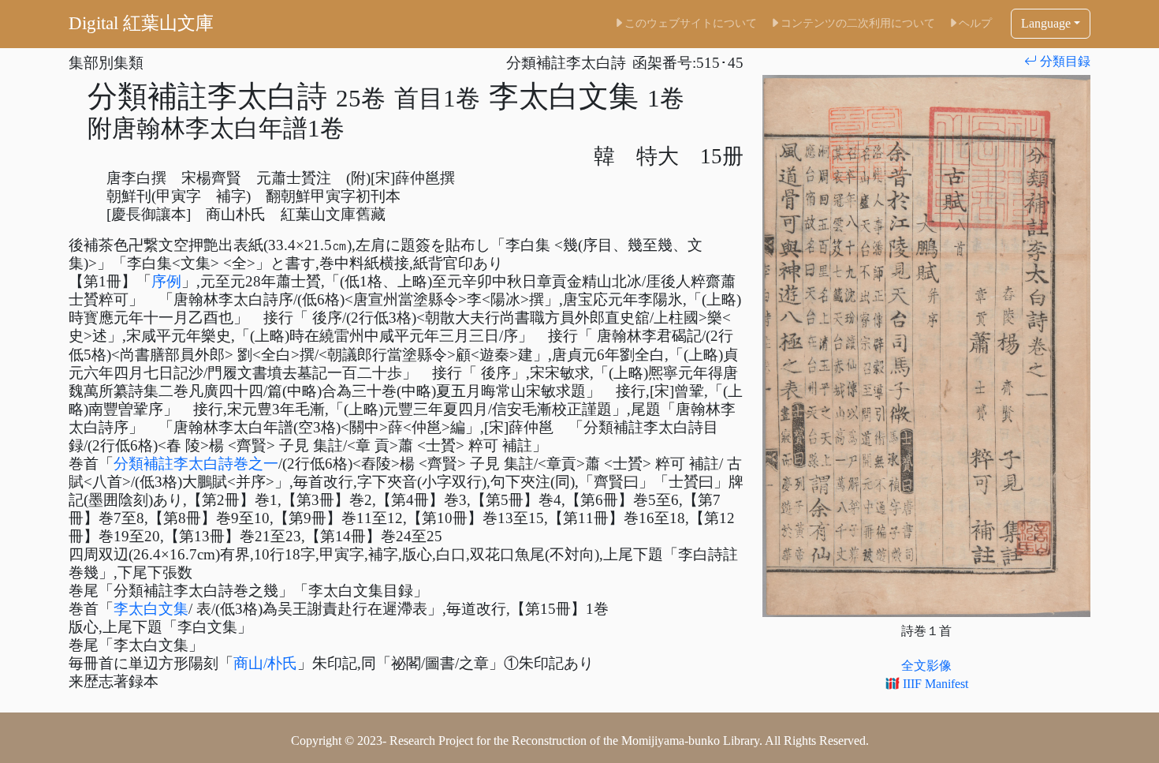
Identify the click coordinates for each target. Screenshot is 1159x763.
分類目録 (1063, 61)
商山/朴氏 (265, 663)
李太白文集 (151, 608)
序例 (166, 281)
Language (1046, 23)
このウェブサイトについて (690, 23)
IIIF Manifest (934, 683)
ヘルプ (975, 23)
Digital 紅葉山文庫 (141, 23)
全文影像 (926, 665)
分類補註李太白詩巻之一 (196, 463)
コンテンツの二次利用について (858, 23)
